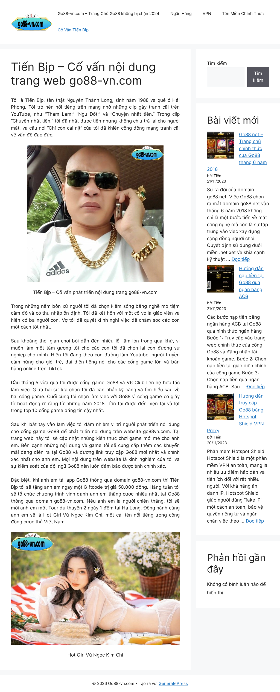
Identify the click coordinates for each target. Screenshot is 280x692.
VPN (207, 13)
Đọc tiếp (241, 259)
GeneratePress (173, 683)
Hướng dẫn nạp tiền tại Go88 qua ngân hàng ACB (251, 282)
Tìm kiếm (217, 63)
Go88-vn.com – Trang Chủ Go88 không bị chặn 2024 (108, 13)
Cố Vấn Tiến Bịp (73, 29)
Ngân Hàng (181, 13)
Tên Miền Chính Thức (243, 13)
